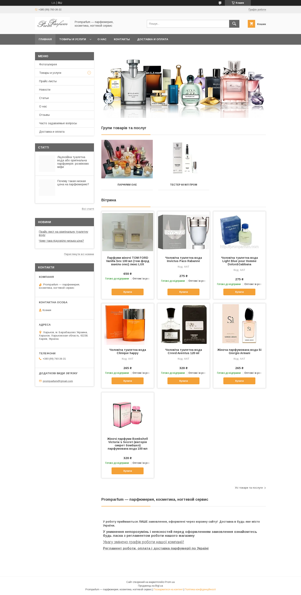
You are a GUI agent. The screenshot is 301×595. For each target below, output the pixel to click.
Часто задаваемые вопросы (58, 123)
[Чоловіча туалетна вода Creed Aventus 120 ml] (183, 323)
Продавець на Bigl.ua (150, 585)
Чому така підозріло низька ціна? (61, 240)
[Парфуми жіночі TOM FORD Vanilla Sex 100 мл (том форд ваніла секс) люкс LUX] (128, 231)
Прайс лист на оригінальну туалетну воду (63, 233)
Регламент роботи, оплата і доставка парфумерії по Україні (156, 548)
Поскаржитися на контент (168, 589)
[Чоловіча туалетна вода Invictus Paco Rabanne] (183, 231)
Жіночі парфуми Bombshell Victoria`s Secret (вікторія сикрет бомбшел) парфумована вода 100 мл (127, 443)
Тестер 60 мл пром (183, 184)
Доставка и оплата (152, 39)
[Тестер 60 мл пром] (183, 159)
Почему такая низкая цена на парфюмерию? (73, 182)
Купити (127, 292)
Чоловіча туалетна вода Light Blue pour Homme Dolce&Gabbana (239, 261)
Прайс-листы (48, 81)
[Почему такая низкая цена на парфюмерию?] (47, 187)
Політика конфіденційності (200, 589)
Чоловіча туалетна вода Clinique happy (127, 351)
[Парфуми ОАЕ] (127, 159)
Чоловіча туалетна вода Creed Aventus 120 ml (183, 351)
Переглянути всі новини (79, 254)
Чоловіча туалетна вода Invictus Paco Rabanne (183, 259)
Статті (43, 147)
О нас (101, 39)
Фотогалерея (48, 64)
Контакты (122, 39)
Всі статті (88, 208)
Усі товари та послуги (249, 487)
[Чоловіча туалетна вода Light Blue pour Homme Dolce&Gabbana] (239, 231)
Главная (45, 39)
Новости (44, 89)
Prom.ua (170, 582)
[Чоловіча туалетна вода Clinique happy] (128, 323)
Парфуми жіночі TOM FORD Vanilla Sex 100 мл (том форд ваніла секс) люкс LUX (127, 261)
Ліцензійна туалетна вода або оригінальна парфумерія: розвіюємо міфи (73, 162)
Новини (44, 222)
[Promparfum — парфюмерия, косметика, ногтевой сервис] (52, 28)
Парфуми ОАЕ (127, 184)
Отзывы (44, 114)
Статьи (44, 98)
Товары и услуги (72, 39)
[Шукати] (234, 24)
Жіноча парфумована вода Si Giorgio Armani (239, 351)
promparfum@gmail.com (58, 380)
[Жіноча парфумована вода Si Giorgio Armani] (239, 323)
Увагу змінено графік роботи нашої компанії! (143, 542)
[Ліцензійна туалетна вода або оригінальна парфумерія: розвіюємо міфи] (47, 163)
